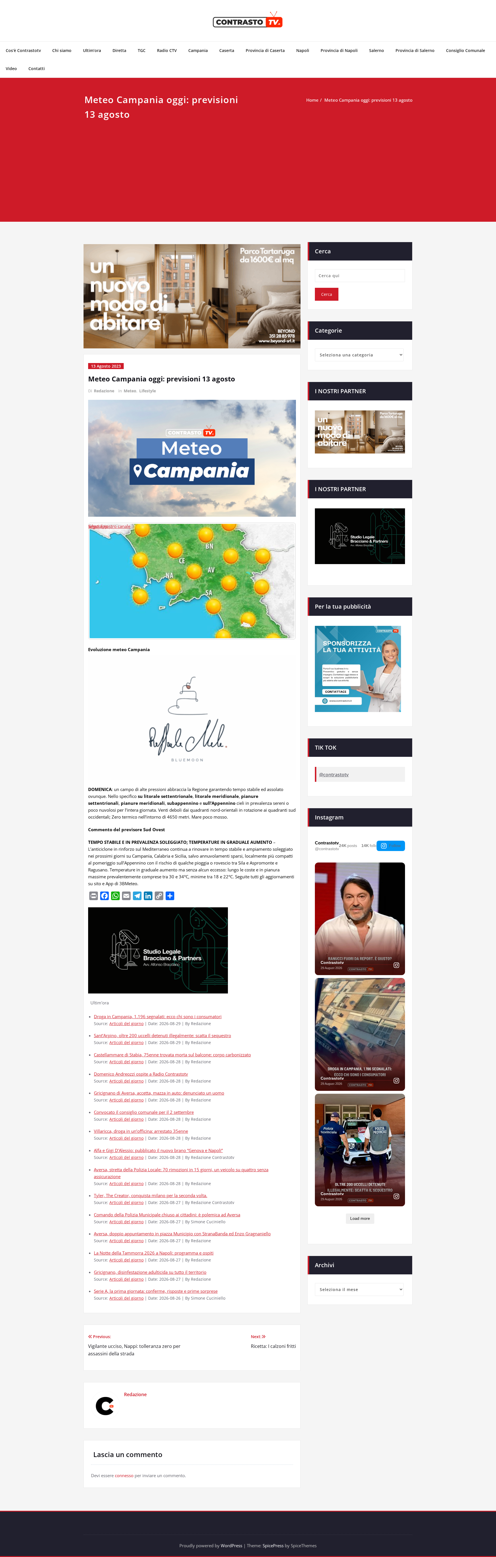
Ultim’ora (92, 50)
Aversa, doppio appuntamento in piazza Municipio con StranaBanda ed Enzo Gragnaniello (182, 1233)
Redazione (104, 390)
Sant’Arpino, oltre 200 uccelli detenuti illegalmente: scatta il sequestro (162, 1035)
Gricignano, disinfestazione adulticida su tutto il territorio (150, 1272)
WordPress (231, 1545)
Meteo (130, 390)
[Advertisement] (248, 165)
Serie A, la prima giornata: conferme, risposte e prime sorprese (156, 1291)
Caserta (226, 50)
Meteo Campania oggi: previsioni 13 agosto (368, 100)
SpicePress (273, 1545)
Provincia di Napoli (339, 50)
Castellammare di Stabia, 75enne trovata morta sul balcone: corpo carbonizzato (172, 1055)
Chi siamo (61, 50)
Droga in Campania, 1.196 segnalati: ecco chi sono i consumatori (158, 1016)
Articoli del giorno (126, 1023)
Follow (395, 845)
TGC (142, 50)
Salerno (376, 50)
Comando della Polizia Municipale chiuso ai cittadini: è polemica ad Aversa (167, 1215)
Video (11, 68)
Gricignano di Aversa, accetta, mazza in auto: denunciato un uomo (159, 1093)
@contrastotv (334, 774)
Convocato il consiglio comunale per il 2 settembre (144, 1112)
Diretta (119, 50)
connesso (124, 1475)
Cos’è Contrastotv (23, 50)
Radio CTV (167, 50)
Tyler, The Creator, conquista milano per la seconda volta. (150, 1195)
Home (312, 100)
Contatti (36, 68)
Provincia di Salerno (415, 50)
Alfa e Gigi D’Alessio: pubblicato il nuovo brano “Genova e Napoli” (158, 1150)
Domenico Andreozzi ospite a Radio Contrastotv (141, 1074)
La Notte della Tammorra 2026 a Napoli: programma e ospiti (154, 1253)
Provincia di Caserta (265, 50)
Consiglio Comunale (465, 50)
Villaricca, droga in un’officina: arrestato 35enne (141, 1131)
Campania (198, 50)
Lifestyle (147, 390)
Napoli (302, 50)
